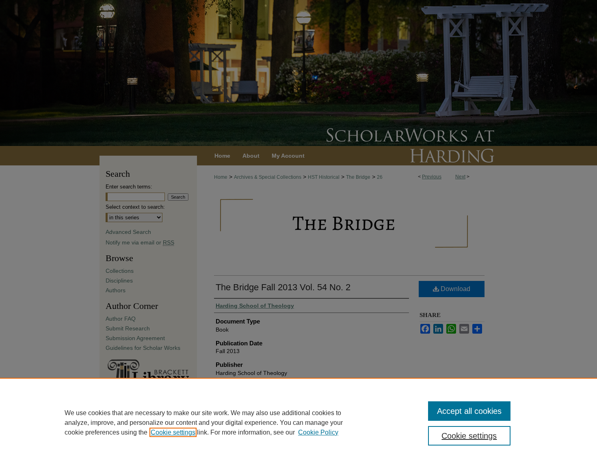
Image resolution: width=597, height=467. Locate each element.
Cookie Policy (318, 432)
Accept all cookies (469, 411)
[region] (298, 422)
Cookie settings (173, 432)
